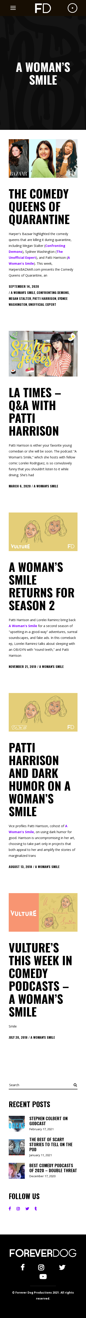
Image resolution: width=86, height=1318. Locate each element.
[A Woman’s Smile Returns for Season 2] (43, 532)
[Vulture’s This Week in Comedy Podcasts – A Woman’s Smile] (43, 912)
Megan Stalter (20, 298)
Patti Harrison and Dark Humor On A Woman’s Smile (40, 779)
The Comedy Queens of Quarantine (39, 206)
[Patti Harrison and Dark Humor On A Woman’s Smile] (43, 712)
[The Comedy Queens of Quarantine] (43, 158)
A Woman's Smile (23, 292)
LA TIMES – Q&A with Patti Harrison (35, 411)
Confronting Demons (53, 292)
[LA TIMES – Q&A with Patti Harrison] (43, 354)
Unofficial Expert (42, 304)
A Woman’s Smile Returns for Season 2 (42, 586)
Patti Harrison (44, 298)
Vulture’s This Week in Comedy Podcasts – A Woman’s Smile (40, 979)
